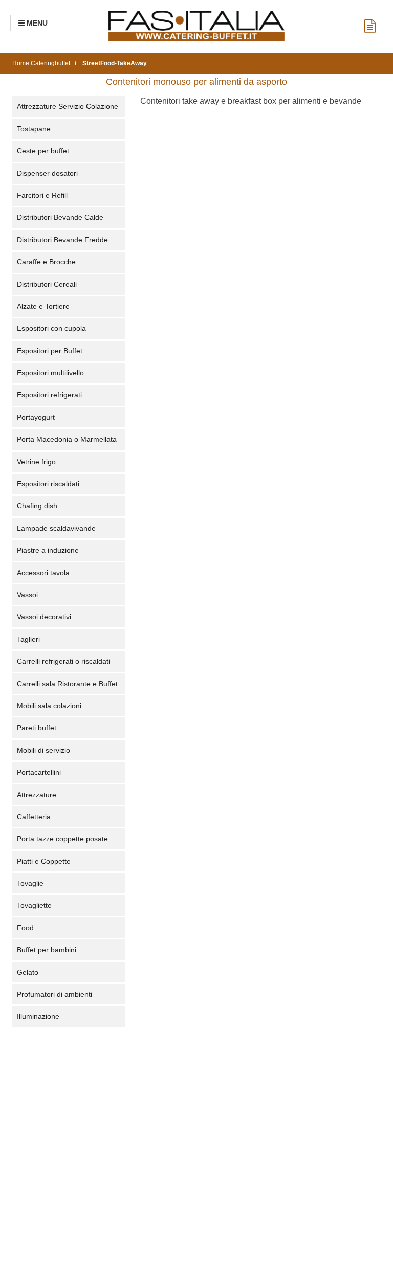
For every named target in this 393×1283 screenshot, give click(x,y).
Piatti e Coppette (44, 861)
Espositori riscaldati (48, 484)
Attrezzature (36, 795)
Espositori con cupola (51, 328)
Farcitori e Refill (42, 195)
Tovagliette (34, 905)
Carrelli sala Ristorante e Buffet (67, 684)
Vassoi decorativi (44, 617)
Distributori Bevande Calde (60, 217)
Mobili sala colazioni (49, 706)
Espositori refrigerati (49, 395)
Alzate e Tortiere (43, 306)
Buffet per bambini (46, 950)
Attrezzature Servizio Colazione (67, 106)
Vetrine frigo (36, 462)
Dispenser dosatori (47, 173)
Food (25, 928)
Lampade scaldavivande (56, 528)
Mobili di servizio (43, 750)
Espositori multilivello (50, 373)
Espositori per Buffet (49, 351)
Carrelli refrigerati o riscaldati (63, 661)
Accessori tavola (43, 573)
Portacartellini (39, 772)
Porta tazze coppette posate (62, 839)
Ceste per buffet (43, 151)
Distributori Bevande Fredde (62, 240)
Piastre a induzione (48, 550)
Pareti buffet (36, 728)
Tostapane (34, 129)
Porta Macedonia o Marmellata (67, 439)
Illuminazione (38, 1016)
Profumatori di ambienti (54, 994)
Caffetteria (34, 817)
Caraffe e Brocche (46, 262)
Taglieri (28, 639)
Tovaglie (30, 883)
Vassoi (27, 595)
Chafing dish (37, 506)
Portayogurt (36, 417)
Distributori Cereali (47, 284)
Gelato (27, 972)
